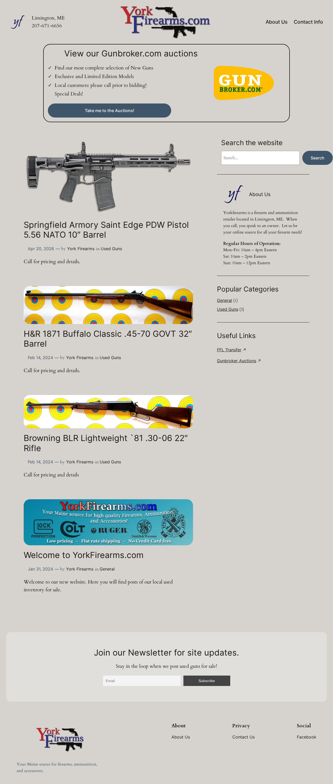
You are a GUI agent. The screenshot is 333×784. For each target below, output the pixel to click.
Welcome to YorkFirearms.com (84, 555)
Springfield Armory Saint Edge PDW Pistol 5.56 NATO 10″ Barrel (106, 230)
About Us (276, 22)
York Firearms (80, 248)
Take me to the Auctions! (109, 110)
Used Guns (111, 248)
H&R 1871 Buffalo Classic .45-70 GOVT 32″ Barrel (108, 339)
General (107, 569)
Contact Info (308, 22)
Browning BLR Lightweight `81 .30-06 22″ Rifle (106, 443)
